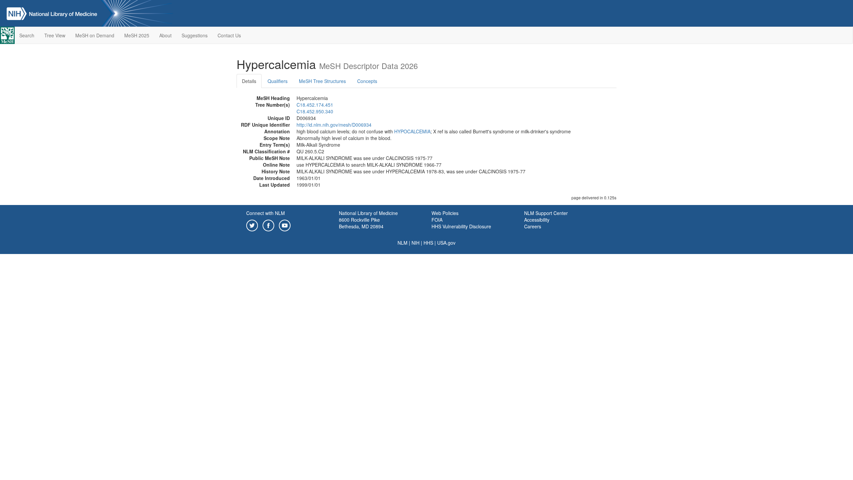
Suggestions (195, 35)
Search (26, 35)
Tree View (54, 35)
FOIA (436, 219)
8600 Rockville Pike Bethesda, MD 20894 (361, 223)
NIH (416, 242)
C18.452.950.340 (315, 111)
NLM (403, 242)
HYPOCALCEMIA (412, 131)
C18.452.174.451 (315, 104)
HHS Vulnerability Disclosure (461, 226)
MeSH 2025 (136, 35)
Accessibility (536, 219)
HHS (428, 242)
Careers (532, 226)
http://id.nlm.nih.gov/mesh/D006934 (334, 124)
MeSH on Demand (94, 35)
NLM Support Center (546, 213)
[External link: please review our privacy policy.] (252, 224)
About (165, 35)
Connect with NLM (265, 213)
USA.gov (446, 242)
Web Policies (444, 213)
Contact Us (229, 35)
